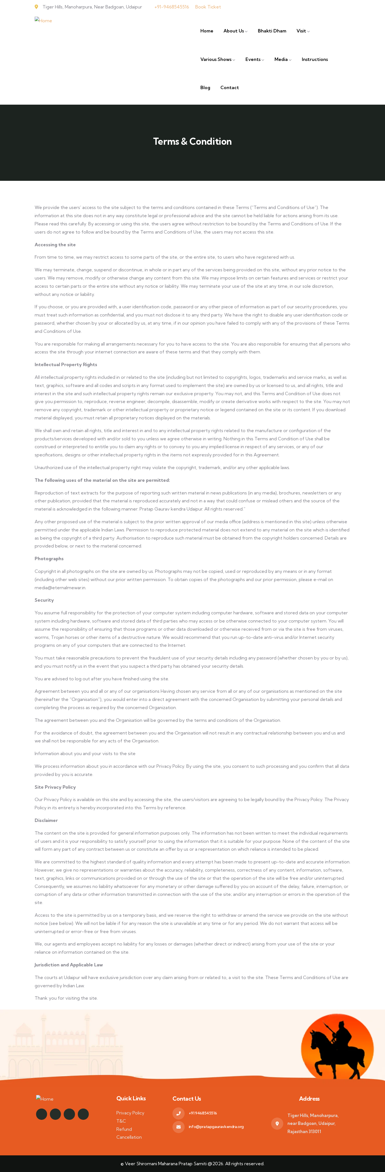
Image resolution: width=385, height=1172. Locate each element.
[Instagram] (41, 1114)
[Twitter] (83, 1114)
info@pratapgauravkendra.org (216, 1126)
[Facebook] (55, 1114)
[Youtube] (69, 1114)
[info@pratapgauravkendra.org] (178, 1127)
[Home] (43, 21)
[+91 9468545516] (178, 1113)
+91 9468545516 (203, 1113)
